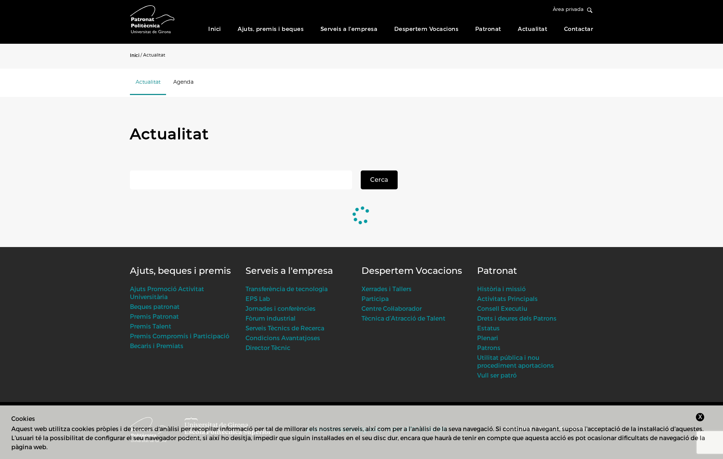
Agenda (183, 81)
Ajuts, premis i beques (271, 28)
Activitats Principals (507, 298)
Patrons (488, 347)
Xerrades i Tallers (387, 288)
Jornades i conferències (281, 308)
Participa (375, 298)
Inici (214, 28)
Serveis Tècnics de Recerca (285, 328)
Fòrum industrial (271, 318)
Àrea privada (568, 9)
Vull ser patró (497, 375)
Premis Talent (150, 326)
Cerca (379, 179)
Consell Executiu (502, 308)
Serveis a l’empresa (349, 28)
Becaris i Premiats (156, 345)
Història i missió (501, 288)
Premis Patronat (154, 316)
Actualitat (532, 28)
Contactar (578, 28)
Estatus (488, 328)
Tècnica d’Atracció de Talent (403, 318)
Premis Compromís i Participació (179, 335)
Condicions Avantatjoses (283, 337)
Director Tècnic (268, 347)
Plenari (487, 337)
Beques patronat (155, 306)
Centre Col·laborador (392, 308)
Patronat (488, 28)
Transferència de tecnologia (287, 288)
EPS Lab (258, 298)
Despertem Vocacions (426, 28)
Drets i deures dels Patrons (517, 318)
